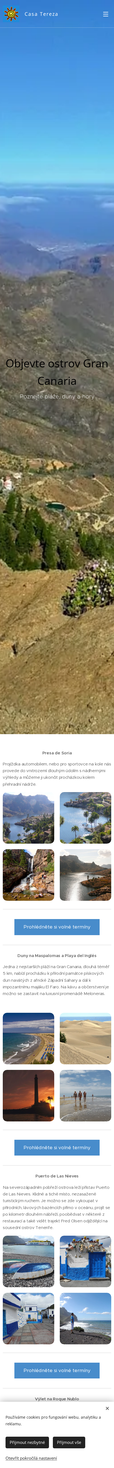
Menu (105, 13)
